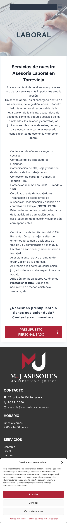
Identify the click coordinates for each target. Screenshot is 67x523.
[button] (62, 462)
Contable (9, 446)
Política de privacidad (37, 519)
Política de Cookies (18, 519)
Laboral (8, 455)
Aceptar (33, 494)
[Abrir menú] (59, 6)
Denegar (33, 502)
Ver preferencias (33, 511)
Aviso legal (53, 519)
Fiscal (7, 451)
